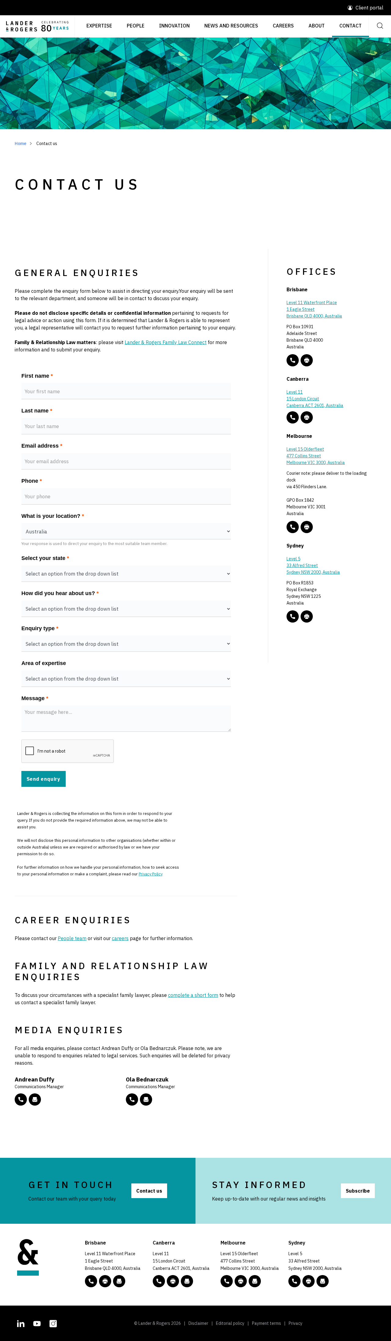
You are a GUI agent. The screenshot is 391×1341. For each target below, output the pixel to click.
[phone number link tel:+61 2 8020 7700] (293, 616)
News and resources (231, 26)
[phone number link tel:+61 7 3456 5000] (293, 360)
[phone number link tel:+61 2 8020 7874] (132, 1099)
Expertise (99, 26)
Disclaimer (198, 1323)
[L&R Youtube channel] (37, 1322)
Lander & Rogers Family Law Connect (165, 342)
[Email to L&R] (119, 1281)
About (317, 26)
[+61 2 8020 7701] (307, 616)
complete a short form (193, 995)
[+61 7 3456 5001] (307, 360)
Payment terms (266, 1323)
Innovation (174, 26)
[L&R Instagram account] (53, 1322)
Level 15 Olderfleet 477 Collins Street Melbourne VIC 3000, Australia (316, 455)
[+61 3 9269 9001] (307, 527)
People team (72, 938)
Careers (283, 26)
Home (20, 143)
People (135, 26)
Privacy (295, 1323)
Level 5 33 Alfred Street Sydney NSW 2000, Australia (313, 565)
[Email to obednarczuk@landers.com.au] (146, 1099)
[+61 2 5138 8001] (307, 417)
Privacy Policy (151, 874)
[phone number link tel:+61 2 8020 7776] (21, 1099)
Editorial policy (230, 1323)
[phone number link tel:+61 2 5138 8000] (293, 417)
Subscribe (358, 1191)
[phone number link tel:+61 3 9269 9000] (293, 527)
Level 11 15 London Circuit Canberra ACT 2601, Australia (315, 398)
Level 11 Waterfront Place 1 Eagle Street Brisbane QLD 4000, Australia (314, 309)
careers (120, 938)
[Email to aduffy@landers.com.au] (35, 1099)
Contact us (149, 1191)
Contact (350, 26)
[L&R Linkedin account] (20, 1322)
